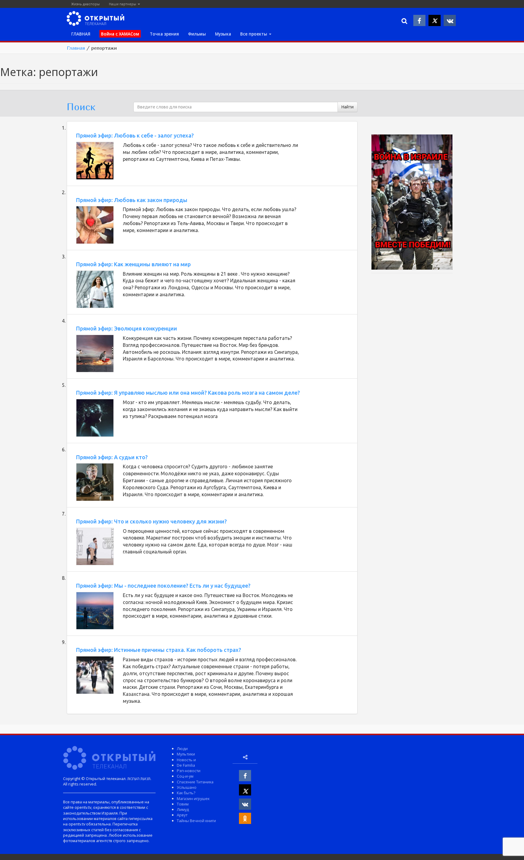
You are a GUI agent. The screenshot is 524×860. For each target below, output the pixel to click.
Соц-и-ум (185, 776)
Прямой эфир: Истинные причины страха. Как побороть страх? (158, 650)
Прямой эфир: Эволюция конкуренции (126, 328)
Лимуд (183, 809)
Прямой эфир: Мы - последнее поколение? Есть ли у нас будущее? (163, 586)
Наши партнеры (123, 4)
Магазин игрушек (193, 798)
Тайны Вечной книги (196, 820)
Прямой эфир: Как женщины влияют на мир (133, 264)
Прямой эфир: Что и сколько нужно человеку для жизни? (151, 521)
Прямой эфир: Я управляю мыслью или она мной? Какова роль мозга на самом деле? (188, 393)
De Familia (186, 765)
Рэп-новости (188, 770)
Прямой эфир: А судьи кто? (112, 457)
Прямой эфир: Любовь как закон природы (131, 200)
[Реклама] (412, 203)
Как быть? (186, 792)
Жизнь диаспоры (85, 4)
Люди (182, 748)
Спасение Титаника (195, 782)
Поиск (81, 106)
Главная (76, 48)
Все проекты (254, 34)
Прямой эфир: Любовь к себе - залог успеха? (135, 135)
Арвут (182, 815)
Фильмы (197, 34)
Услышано (186, 787)
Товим (183, 804)
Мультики (186, 754)
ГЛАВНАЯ (80, 34)
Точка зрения (164, 34)
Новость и (186, 759)
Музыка (223, 34)
